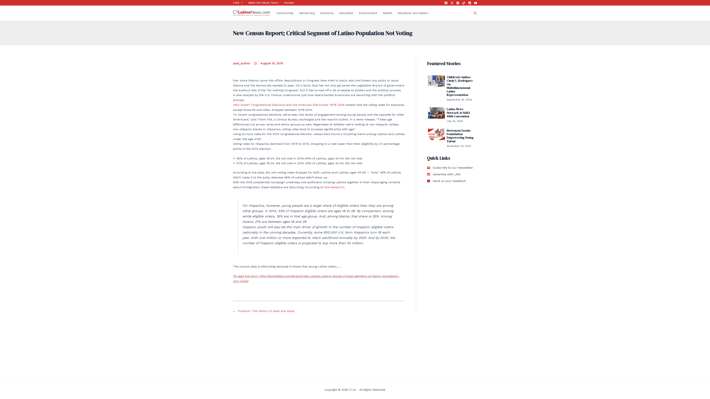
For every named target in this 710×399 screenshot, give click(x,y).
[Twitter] (451, 2)
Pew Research (334, 187)
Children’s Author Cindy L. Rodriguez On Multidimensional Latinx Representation (460, 86)
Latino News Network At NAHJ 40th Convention (458, 112)
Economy (327, 13)
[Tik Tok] (463, 2)
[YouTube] (475, 2)
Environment (368, 13)
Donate (289, 2)
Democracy (307, 13)
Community (285, 13)
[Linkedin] (469, 2)
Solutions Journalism (413, 13)
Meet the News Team (263, 2)
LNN (236, 2)
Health (387, 13)
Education (346, 13)
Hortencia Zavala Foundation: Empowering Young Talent (460, 135)
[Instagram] (457, 2)
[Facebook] (445, 2)
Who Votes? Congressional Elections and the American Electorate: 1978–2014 (288, 105)
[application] (241, 3)
